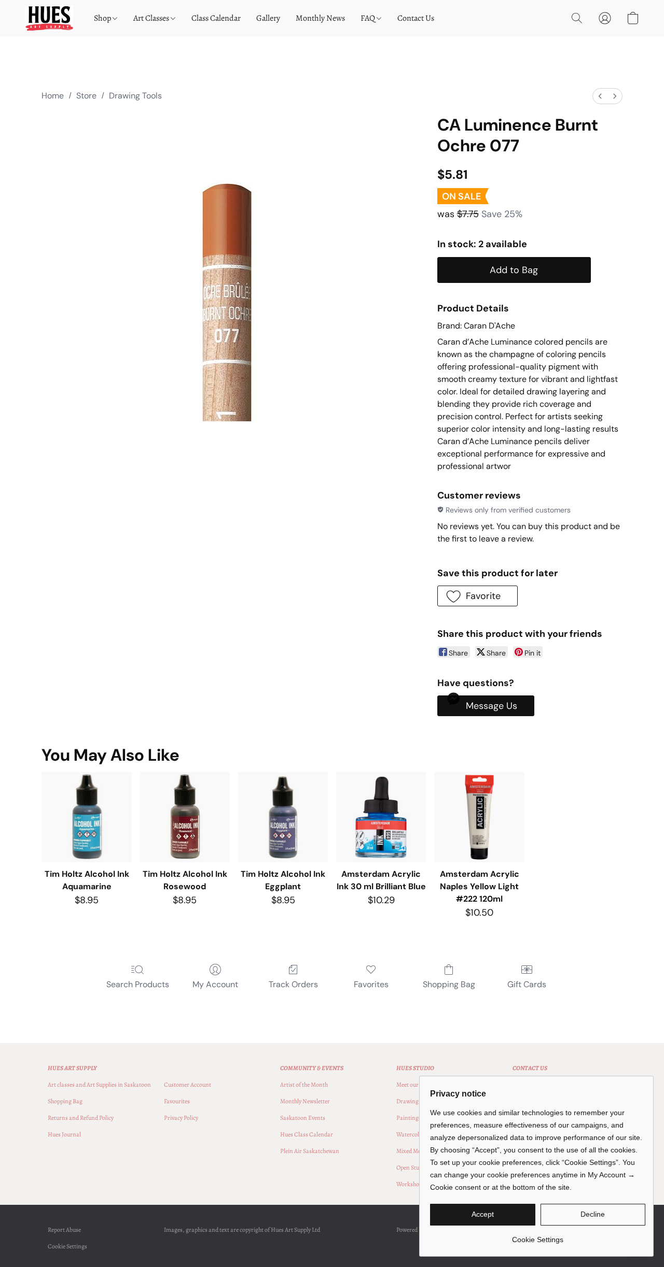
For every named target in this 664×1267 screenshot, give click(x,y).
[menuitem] (600, 96)
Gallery (268, 18)
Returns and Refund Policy (81, 1118)
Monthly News (320, 18)
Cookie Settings (67, 1246)
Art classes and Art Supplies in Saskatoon (99, 1084)
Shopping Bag (449, 984)
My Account (215, 984)
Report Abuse (64, 1230)
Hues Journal (64, 1134)
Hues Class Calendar (306, 1134)
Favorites (371, 984)
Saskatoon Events (302, 1118)
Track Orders (293, 984)
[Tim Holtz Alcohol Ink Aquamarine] (86, 817)
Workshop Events (418, 1184)
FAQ (369, 18)
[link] (537, 1236)
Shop (103, 18)
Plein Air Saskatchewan (309, 1151)
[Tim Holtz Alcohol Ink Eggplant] (283, 817)
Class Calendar (216, 18)
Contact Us (415, 18)
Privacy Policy (181, 1118)
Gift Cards (526, 984)
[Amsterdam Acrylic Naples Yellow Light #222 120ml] (479, 817)
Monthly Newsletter (305, 1101)
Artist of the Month (304, 1084)
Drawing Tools (135, 95)
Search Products (137, 984)
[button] (49, 18)
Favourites (177, 1101)
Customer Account (187, 1084)
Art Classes (152, 18)
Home (53, 95)
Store (86, 95)
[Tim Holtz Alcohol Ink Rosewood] (185, 817)
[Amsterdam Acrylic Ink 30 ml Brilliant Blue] (381, 817)
